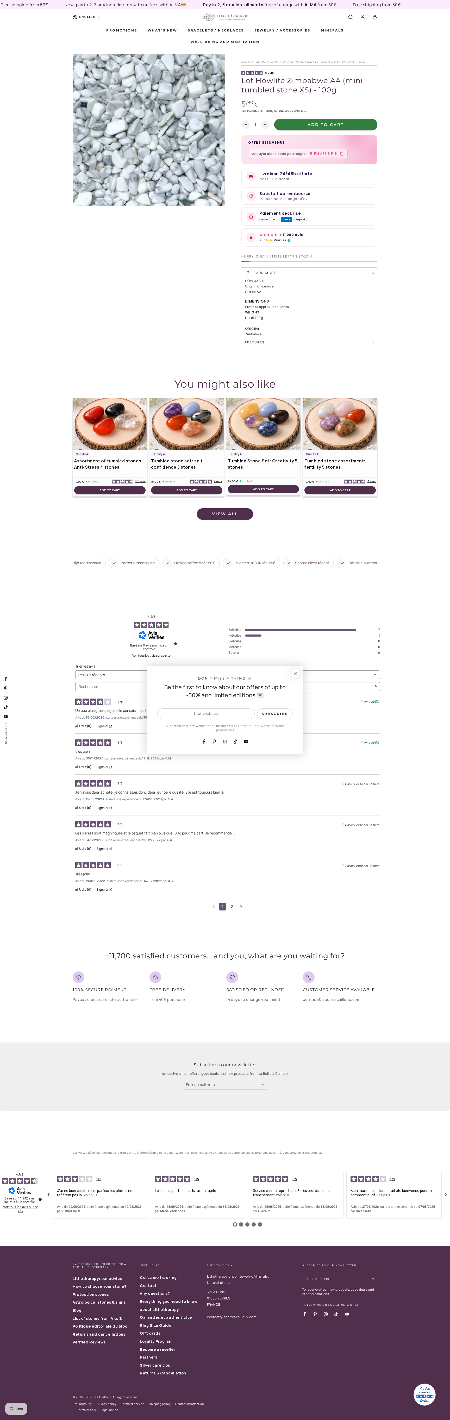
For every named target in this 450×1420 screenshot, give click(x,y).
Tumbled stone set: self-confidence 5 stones (178, 464)
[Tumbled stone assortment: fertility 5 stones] (340, 424)
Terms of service (132, 1404)
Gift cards (150, 1333)
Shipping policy (160, 1404)
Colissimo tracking (158, 1277)
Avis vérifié (371, 701)
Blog (77, 1310)
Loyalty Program (156, 1341)
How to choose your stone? (100, 1286)
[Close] (295, 673)
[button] (350, 17)
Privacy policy (107, 1404)
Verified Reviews (89, 1342)
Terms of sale (86, 1410)
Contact (148, 1285)
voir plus (90, 1195)
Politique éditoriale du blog (100, 1326)
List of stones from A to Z (97, 1318)
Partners (148, 1357)
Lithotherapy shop (221, 1276)
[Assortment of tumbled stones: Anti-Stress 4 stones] (110, 424)
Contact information (189, 1404)
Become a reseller (157, 1349)
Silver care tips (155, 1365)
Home (245, 62)
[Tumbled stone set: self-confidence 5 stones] (186, 424)
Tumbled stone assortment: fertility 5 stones (335, 464)
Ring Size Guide (155, 1325)
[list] (225, 988)
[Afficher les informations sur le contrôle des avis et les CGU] (40, 1199)
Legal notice (109, 1410)
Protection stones (91, 1294)
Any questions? (155, 1293)
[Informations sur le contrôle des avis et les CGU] (175, 644)
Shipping (267, 110)
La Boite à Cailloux (98, 1397)
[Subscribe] (264, 1084)
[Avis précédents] (213, 906)
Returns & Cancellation (163, 1373)
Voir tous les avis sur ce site (151, 655)
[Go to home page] (225, 17)
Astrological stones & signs (99, 1302)
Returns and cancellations (99, 1334)
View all (225, 513)
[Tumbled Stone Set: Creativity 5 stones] (263, 424)
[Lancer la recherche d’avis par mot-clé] (376, 686)
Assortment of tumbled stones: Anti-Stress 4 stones (108, 464)
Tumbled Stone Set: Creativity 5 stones (263, 464)
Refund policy (82, 1404)
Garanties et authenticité (166, 1317)
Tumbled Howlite (265, 62)
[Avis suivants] (241, 906)
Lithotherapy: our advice (97, 1278)
